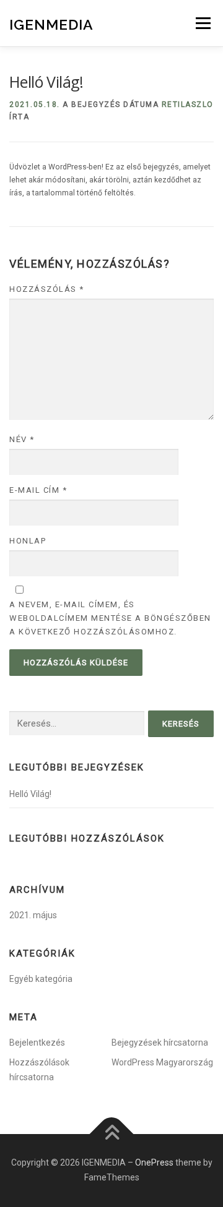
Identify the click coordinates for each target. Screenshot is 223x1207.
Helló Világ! (30, 794)
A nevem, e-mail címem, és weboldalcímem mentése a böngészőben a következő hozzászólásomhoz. (110, 618)
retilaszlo (188, 104)
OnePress (154, 1162)
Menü (202, 23)
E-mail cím (38, 490)
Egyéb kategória (40, 979)
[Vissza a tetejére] (112, 1134)
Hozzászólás (46, 289)
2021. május (33, 915)
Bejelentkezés (37, 1042)
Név (22, 439)
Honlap (27, 540)
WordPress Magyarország (162, 1062)
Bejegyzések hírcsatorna (160, 1042)
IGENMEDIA (51, 24)
